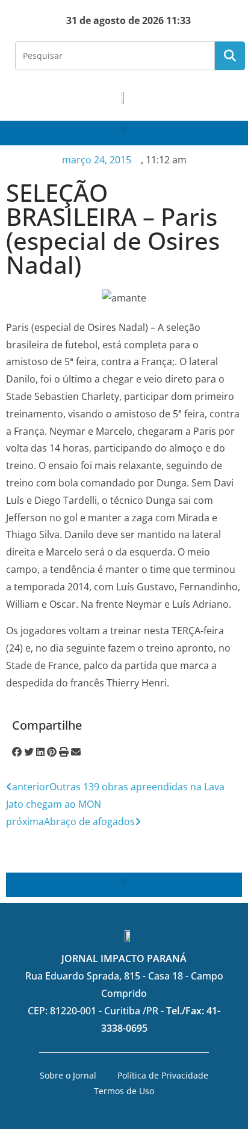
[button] (124, 130)
